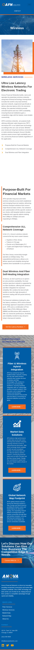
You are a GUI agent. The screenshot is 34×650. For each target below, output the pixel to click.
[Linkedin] (2, 645)
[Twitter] (7, 645)
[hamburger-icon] (29, 4)
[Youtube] (12, 645)
